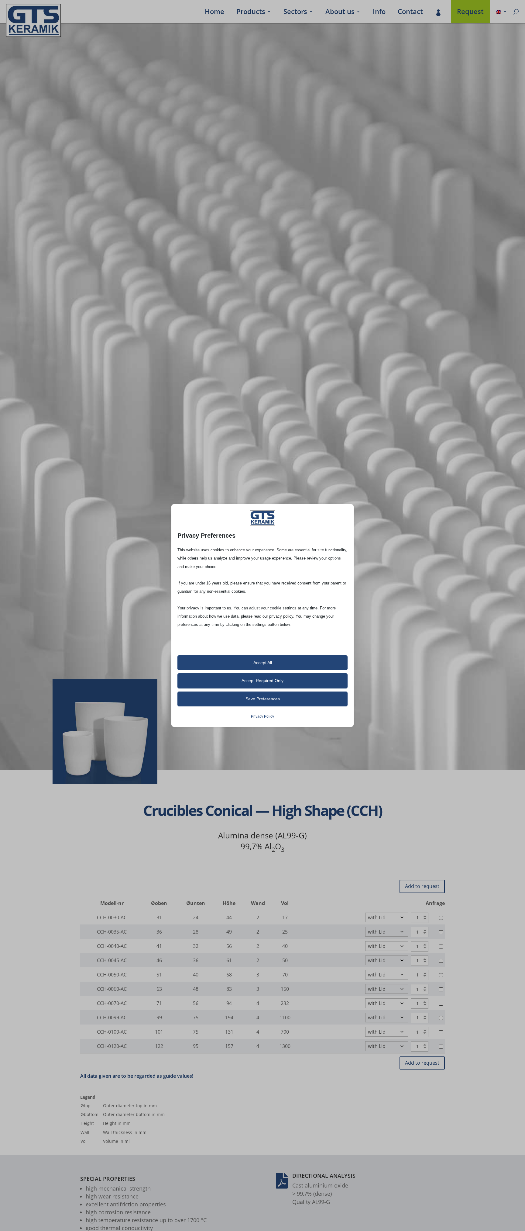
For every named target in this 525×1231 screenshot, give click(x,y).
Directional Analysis (323, 1175)
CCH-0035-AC (112, 931)
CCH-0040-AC (112, 946)
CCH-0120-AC (112, 1046)
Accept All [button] (262, 662)
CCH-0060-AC (112, 989)
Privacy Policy (262, 716)
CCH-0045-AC (112, 960)
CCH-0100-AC (112, 1031)
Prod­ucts (250, 12)
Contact (410, 12)
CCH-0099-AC (112, 1017)
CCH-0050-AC (112, 974)
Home (214, 12)
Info (379, 12)
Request (470, 12)
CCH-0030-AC (112, 917)
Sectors (295, 12)
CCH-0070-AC (112, 1003)
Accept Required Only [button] (262, 680)
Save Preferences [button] (262, 698)
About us (340, 12)
